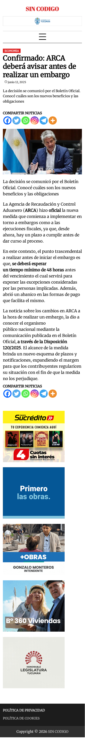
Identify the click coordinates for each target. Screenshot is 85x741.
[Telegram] (44, 120)
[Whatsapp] (25, 120)
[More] (53, 120)
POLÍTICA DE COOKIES (21, 718)
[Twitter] (16, 120)
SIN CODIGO (42, 9)
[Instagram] (34, 120)
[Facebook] (7, 120)
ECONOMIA (12, 50)
